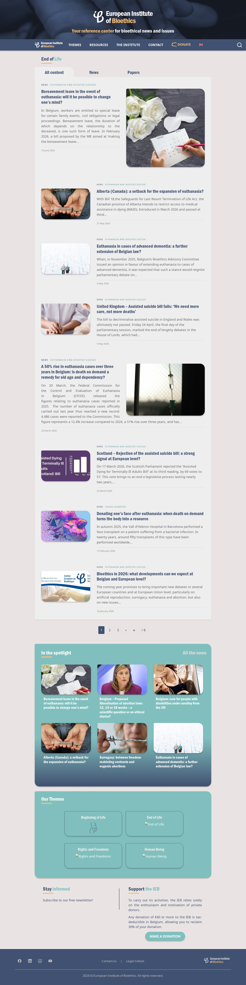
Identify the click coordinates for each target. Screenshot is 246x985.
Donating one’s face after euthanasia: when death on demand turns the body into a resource (150, 516)
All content (54, 72)
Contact (155, 45)
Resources (99, 45)
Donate (184, 44)
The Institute (128, 45)
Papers (134, 72)
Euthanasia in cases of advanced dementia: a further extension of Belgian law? (142, 248)
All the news (194, 652)
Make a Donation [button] (165, 936)
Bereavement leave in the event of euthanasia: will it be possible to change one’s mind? (76, 96)
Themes (74, 45)
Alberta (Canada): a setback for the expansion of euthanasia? (150, 191)
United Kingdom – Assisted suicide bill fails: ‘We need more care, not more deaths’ (148, 308)
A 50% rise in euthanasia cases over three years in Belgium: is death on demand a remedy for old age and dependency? (77, 371)
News (94, 72)
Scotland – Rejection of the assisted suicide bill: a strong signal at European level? (146, 455)
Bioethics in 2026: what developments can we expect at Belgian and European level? (145, 576)
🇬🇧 (201, 45)
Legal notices (135, 961)
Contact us (109, 961)
